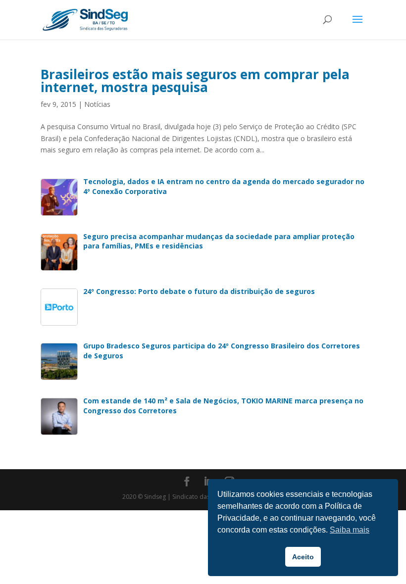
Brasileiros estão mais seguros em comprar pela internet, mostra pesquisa (195, 80)
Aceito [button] (303, 557)
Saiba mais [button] (349, 530)
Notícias (97, 104)
